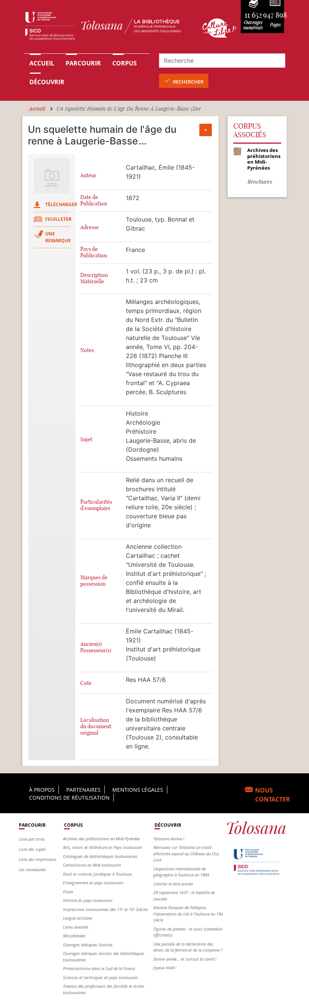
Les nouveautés (32, 869)
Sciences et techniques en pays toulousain (100, 977)
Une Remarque (58, 237)
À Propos (42, 789)
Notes (87, 350)
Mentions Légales (137, 789)
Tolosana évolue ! (168, 838)
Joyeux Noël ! (164, 967)
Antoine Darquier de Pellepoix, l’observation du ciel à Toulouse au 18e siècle (188, 914)
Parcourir (83, 63)
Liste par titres (32, 839)
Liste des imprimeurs (38, 859)
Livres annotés (76, 927)
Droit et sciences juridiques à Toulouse (97, 874)
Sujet (86, 439)
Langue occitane (77, 918)
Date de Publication (93, 200)
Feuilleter (58, 219)
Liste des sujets (32, 849)
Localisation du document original (95, 726)
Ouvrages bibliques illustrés (88, 944)
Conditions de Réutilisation (69, 797)
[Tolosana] (108, 28)
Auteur (88, 175)
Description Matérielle (94, 278)
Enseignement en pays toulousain (93, 882)
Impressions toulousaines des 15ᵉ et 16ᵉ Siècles (105, 909)
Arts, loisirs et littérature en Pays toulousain (102, 847)
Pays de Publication (93, 252)
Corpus (124, 63)
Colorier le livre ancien (173, 884)
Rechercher (188, 81)
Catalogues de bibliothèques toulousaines (100, 856)
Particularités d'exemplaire (96, 505)
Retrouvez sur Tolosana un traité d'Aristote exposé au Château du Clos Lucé (186, 853)
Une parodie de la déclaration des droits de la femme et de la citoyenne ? (188, 947)
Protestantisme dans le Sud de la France (99, 968)
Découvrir (46, 82)
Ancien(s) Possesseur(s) (95, 647)
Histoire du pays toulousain (87, 900)
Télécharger (61, 204)
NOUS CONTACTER (272, 794)
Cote (86, 683)
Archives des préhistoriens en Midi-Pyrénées (101, 838)
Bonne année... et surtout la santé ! (184, 959)
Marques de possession (93, 580)
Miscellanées (74, 935)
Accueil (41, 63)
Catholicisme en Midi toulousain (92, 865)
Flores (68, 891)
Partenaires (83, 789)
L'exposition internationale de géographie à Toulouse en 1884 (181, 872)
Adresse (89, 227)
